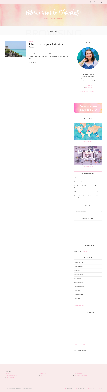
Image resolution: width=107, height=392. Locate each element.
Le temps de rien (78, 178)
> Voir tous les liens (79, 305)
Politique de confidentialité (81, 375)
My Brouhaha (77, 298)
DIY (48, 2)
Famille (17, 2)
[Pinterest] (33, 62)
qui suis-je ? (89, 85)
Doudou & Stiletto (78, 294)
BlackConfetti (77, 278)
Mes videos (69, 2)
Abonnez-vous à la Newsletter (88, 91)
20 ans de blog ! (78, 182)
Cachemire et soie (78, 262)
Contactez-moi (10, 377)
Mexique (31, 41)
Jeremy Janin (77, 270)
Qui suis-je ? (9, 373)
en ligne (80, 350)
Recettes (57, 2)
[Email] (35, 62)
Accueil (7, 2)
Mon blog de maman (79, 286)
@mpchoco (84, 251)
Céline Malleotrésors (79, 266)
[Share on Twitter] (31, 62)
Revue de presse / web (12, 375)
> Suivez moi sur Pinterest (81, 344)
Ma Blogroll (43, 373)
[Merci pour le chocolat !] (53, 14)
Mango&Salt (77, 290)
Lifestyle (39, 2)
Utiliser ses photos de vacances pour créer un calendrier (87, 192)
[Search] (101, 2)
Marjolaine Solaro (78, 274)
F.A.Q (41, 375)
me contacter (88, 87)
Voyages (28, 2)
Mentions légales (78, 373)
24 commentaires (44, 50)
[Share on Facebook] (29, 62)
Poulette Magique (78, 282)
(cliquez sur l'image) (88, 141)
